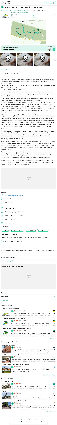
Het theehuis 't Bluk (7, 381)
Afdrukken (21, 421)
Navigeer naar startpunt (12, 241)
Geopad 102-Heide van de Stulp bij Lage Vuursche (16, 328)
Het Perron (5, 391)
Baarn (25, 10)
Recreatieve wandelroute (6, 10)
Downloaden (28, 421)
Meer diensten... (51, 411)
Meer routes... (52, 338)
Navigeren (14, 421)
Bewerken (43, 421)
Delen (36, 421)
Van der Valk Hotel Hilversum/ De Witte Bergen (15, 364)
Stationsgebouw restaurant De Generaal (14, 401)
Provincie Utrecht (20, 10)
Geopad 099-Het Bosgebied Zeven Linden (13, 318)
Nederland (14, 10)
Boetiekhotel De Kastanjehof (10, 355)
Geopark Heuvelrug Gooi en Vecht (20, 12)
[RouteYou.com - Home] (8, 2)
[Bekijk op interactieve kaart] (28, 42)
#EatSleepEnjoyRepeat (8, 345)
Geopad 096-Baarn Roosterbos (10, 309)
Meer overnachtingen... (49, 375)
